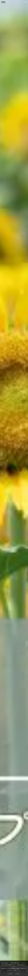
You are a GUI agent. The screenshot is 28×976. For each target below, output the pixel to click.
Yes (10, 973)
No (17, 973)
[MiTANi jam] (3, 2)
